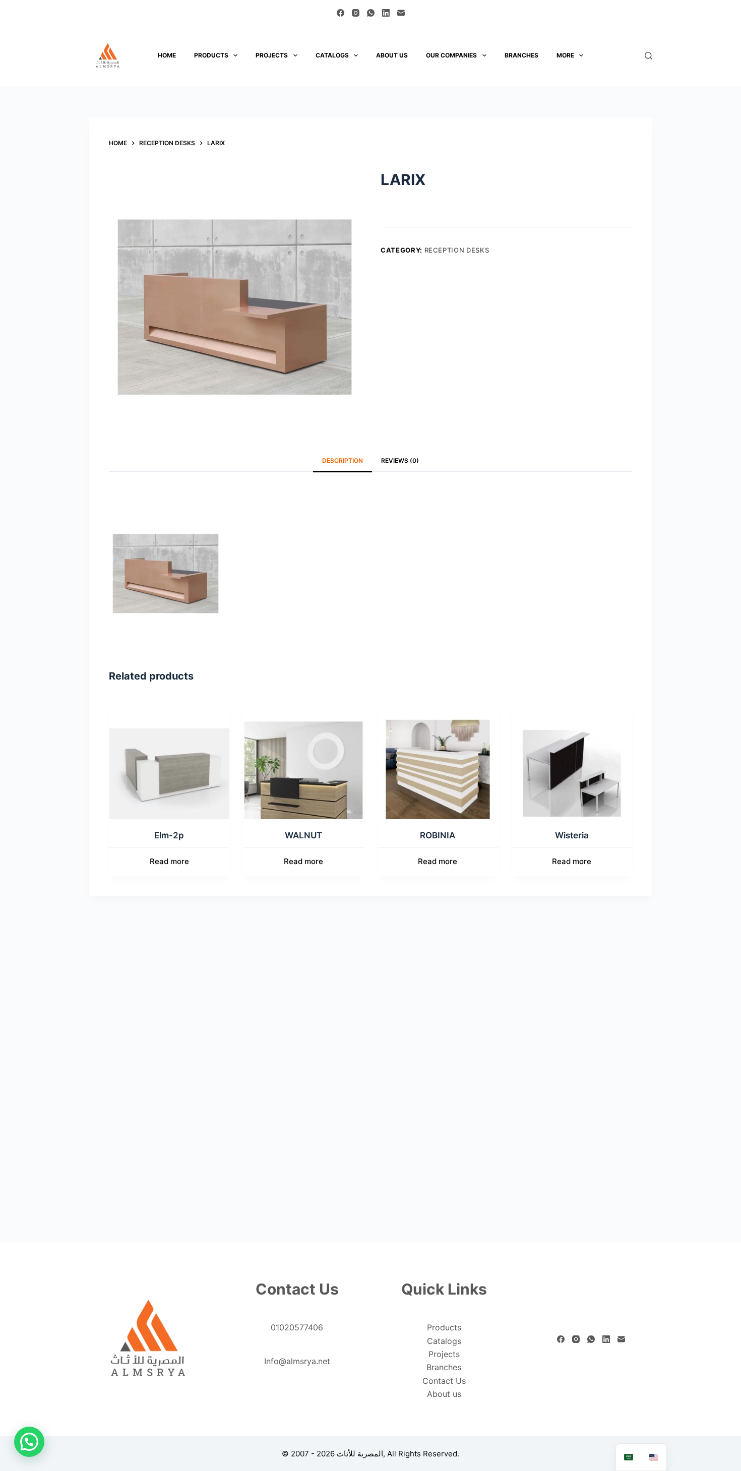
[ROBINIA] (438, 759)
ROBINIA (437, 835)
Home (167, 55)
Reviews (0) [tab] (400, 460)
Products (211, 55)
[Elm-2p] (169, 759)
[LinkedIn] (386, 13)
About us (392, 55)
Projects (272, 55)
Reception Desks (456, 250)
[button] (29, 1442)
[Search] (648, 55)
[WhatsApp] (371, 13)
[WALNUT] (303, 759)
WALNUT (303, 835)
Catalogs (332, 55)
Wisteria (572, 835)
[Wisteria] (572, 759)
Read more (169, 861)
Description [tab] (342, 460)
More (565, 55)
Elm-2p (169, 835)
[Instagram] (355, 13)
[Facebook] (340, 13)
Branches (521, 55)
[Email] (401, 13)
